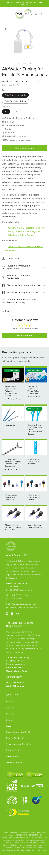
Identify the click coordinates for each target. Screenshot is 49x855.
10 (6, 112)
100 (17, 112)
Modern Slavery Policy (16, 671)
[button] (5, 14)
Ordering (10, 714)
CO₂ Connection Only (15, 95)
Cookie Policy (12, 756)
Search (9, 702)
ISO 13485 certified (15, 682)
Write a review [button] (24, 335)
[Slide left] (19, 63)
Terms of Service (14, 762)
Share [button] (8, 311)
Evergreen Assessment (17, 664)
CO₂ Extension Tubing (16, 101)
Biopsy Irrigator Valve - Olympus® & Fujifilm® (13, 527)
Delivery (10, 720)
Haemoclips (10, 425)
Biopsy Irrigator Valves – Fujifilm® (24, 231)
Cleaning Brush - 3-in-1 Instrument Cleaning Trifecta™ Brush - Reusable (35, 429)
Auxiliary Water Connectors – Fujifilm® (26, 228)
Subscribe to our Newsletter (19, 744)
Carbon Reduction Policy (17, 657)
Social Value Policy (15, 661)
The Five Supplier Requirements (27, 649)
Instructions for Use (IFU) (18, 732)
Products (10, 708)
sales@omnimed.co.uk (16, 583)
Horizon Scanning (14, 667)
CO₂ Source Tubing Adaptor (21, 235)
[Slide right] (30, 63)
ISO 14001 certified (15, 686)
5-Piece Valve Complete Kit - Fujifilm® (33, 497)
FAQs (8, 726)
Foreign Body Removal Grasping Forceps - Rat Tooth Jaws (13, 462)
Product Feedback (14, 738)
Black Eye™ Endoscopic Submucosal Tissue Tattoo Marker (11, 391)
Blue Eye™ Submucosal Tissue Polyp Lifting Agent (33, 390)
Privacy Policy (12, 750)
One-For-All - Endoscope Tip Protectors (34, 461)
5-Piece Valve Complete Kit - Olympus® (11, 497)
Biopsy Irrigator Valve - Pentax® (34, 526)
